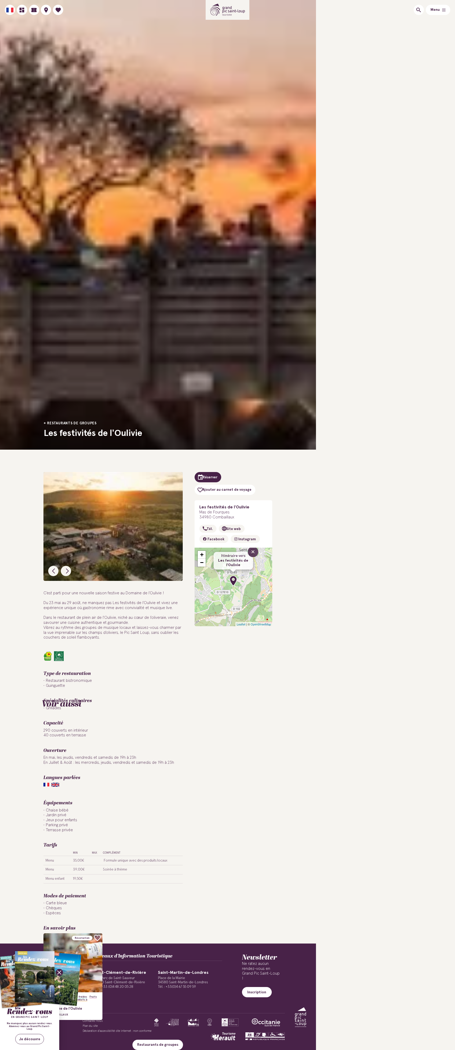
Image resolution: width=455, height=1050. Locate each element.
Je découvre (29, 1039)
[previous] (53, 571)
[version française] (10, 10)
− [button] (202, 562)
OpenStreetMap (261, 624)
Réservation (82, 938)
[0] (58, 10)
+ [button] (202, 554)
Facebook (215, 539)
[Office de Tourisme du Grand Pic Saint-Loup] (228, 10)
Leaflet (241, 624)
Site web (233, 529)
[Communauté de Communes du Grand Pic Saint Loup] (300, 1017)
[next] (66, 571)
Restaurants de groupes (72, 423)
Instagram (247, 539)
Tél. (210, 529)
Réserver (210, 477)
